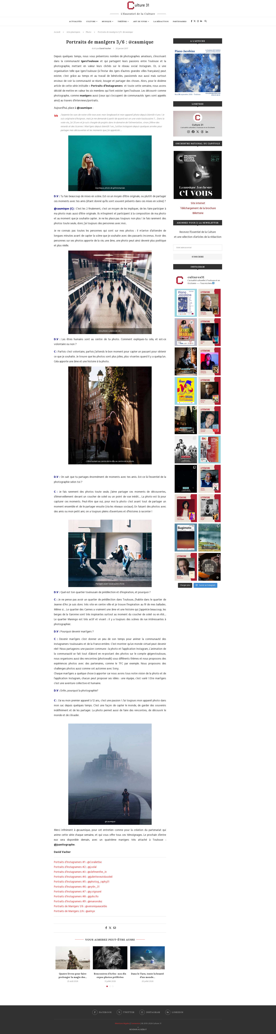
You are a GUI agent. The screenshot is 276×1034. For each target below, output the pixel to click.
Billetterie (198, 213)
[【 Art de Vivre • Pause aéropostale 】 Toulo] (209, 567)
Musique (106, 21)
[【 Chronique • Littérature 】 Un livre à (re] (186, 567)
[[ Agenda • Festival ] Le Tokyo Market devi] (186, 391)
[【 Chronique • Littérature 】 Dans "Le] (209, 332)
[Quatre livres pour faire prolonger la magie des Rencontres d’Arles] (72, 957)
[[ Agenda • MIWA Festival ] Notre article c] (186, 361)
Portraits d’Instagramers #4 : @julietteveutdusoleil (83, 877)
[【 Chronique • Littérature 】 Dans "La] (209, 361)
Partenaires (180, 21)
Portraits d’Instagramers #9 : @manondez (78, 901)
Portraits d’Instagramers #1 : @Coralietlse (78, 862)
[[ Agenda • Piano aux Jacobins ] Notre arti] (186, 420)
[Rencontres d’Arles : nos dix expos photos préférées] (110, 957)
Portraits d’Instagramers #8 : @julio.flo (76, 896)
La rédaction (161, 21)
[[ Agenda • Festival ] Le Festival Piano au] (186, 303)
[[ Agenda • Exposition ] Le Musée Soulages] (186, 537)
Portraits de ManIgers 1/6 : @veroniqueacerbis (80, 906)
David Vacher (105, 48)
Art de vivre (140, 21)
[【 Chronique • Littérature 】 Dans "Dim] (209, 303)
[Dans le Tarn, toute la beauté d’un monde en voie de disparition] (147, 957)
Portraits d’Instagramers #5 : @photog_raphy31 (81, 882)
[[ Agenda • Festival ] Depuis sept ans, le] (209, 450)
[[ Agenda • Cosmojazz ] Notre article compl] (209, 537)
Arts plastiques (73, 32)
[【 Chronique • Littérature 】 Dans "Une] (209, 508)
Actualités (75, 21)
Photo (88, 32)
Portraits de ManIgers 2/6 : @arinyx (74, 911)
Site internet (198, 203)
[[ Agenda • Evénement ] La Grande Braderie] (186, 332)
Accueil (57, 32)
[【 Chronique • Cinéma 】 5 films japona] (186, 450)
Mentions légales (122, 1023)
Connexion (135, 1023)
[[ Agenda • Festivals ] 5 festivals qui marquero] (186, 479)
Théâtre (122, 21)
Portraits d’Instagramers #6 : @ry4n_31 (76, 887)
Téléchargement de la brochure (198, 208)
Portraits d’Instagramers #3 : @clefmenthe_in (80, 872)
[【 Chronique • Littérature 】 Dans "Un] (186, 508)
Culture (90, 21)
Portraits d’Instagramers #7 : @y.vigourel (77, 892)
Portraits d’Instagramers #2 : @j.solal (75, 867)
